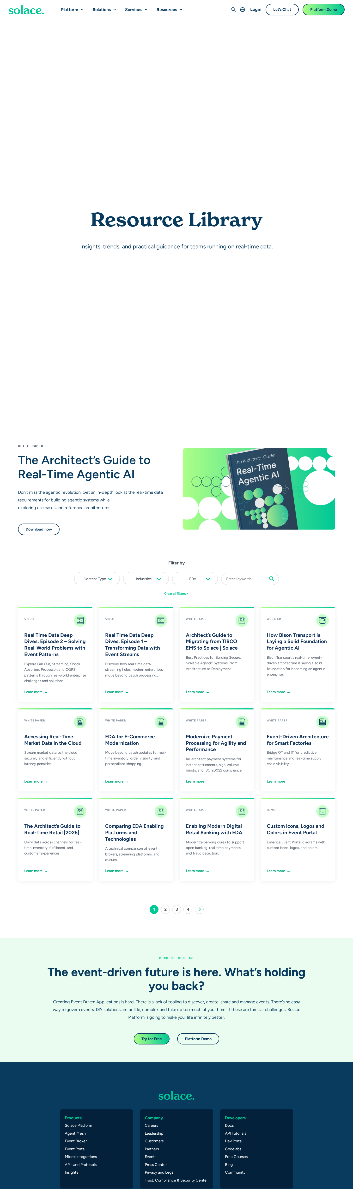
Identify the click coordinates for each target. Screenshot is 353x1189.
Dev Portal (234, 1141)
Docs (229, 1125)
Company (154, 1117)
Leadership (154, 1133)
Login (255, 9)
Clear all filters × (176, 593)
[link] (199, 909)
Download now (39, 529)
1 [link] (155, 910)
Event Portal (75, 1149)
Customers (154, 1141)
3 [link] (178, 910)
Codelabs (233, 1149)
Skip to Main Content (24, 5)
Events (150, 1156)
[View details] (26, 9)
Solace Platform (78, 1125)
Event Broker (76, 1141)
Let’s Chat (282, 9)
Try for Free (151, 1039)
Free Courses (236, 1156)
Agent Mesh (75, 1133)
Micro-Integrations (81, 1156)
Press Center (156, 1164)
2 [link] (167, 910)
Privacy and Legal (159, 1172)
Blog (229, 1164)
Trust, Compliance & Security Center (176, 1180)
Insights (71, 1172)
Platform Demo (323, 9)
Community (235, 1172)
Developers (235, 1117)
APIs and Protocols (81, 1164)
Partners (152, 1149)
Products (73, 1117)
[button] (81, 7)
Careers (151, 1125)
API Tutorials (235, 1133)
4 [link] (189, 910)
